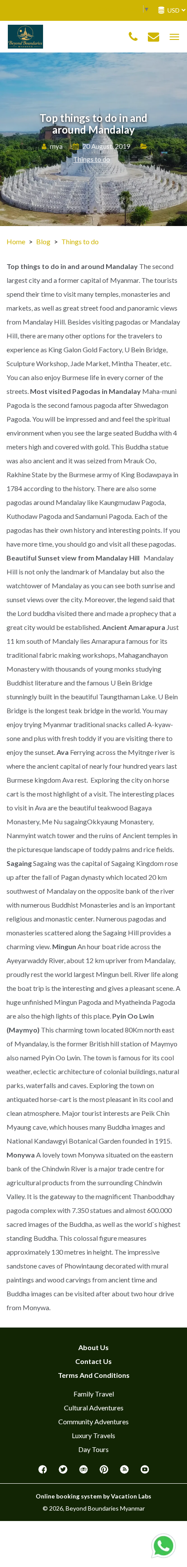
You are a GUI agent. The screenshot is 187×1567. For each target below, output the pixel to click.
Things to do (91, 159)
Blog (43, 241)
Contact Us (93, 1361)
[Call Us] (133, 37)
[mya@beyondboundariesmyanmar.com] (153, 37)
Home (16, 241)
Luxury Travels (93, 1435)
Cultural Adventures (94, 1407)
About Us (93, 1347)
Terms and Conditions (94, 1375)
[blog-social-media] (124, 1472)
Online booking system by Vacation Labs (93, 1496)
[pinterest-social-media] (104, 1472)
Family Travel (93, 1394)
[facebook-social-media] (42, 1472)
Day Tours (93, 1449)
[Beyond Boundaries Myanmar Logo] (25, 36)
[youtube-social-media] (144, 1472)
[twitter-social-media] (63, 1472)
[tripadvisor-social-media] (83, 1472)
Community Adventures (93, 1421)
